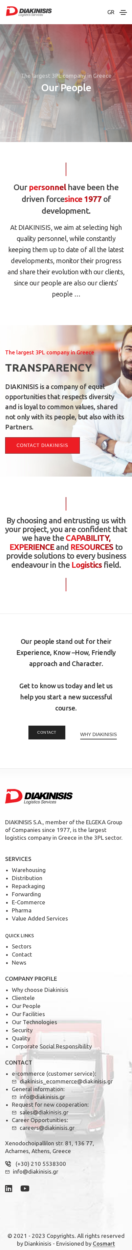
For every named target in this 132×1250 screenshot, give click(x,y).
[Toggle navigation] (123, 12)
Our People (26, 1006)
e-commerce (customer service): (54, 1073)
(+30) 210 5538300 (41, 1163)
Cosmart (104, 1243)
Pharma (21, 910)
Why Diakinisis (98, 734)
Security (22, 1030)
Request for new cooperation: (50, 1104)
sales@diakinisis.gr (44, 1112)
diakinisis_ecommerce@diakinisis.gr (66, 1081)
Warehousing (29, 870)
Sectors (21, 946)
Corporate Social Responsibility (52, 1046)
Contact (47, 732)
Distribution (27, 878)
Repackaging (28, 886)
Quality (21, 1038)
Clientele (23, 998)
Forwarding (26, 894)
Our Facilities (28, 1014)
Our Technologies (34, 1022)
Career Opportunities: (40, 1120)
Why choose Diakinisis (40, 989)
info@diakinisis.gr (42, 1096)
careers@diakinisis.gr (47, 1127)
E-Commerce (28, 902)
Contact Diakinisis (42, 445)
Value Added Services (40, 918)
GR (110, 12)
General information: (38, 1089)
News (19, 962)
